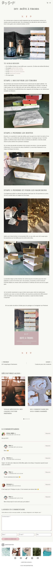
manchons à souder (15, 73)
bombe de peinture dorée (16, 69)
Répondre (48, 433)
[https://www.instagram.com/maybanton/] (15, 558)
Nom (4, 534)
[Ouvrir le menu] (50, 3)
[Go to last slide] (4, 397)
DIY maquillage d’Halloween (9, 363)
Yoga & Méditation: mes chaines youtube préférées (13, 411)
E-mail (21, 534)
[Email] (38, 558)
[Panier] (47, 2)
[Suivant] (49, 397)
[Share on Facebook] (26, 16)
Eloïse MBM (10, 433)
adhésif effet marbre (17, 68)
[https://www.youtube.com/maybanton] (21, 558)
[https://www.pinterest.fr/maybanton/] (32, 558)
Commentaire (6, 516)
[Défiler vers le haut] (50, 566)
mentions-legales (26, 562)
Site (37, 534)
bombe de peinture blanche (17, 71)
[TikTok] (26, 558)
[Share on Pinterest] (30, 16)
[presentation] (13, 391)
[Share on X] (22, 16)
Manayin (9, 484)
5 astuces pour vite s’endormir (43, 363)
